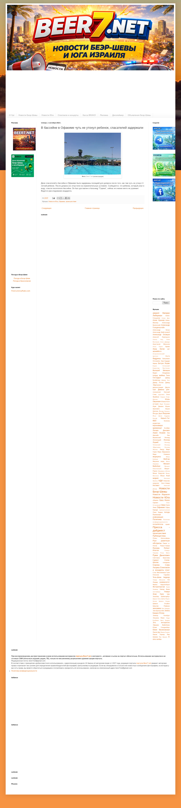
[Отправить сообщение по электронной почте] (53, 198)
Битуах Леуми (164, 363)
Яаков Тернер (159, 634)
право (167, 524)
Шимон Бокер (164, 601)
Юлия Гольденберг (161, 627)
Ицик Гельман (165, 404)
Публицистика (159, 536)
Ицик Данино (158, 406)
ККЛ (154, 421)
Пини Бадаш (158, 512)
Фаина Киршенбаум (161, 584)
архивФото (157, 351)
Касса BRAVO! (89, 115)
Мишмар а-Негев (164, 471)
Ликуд (162, 449)
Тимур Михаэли (159, 580)
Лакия (155, 433)
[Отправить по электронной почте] (58, 198)
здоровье (161, 394)
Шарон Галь (157, 599)
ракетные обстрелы (161, 541)
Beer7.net (89, 176)
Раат (155, 541)
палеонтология (164, 510)
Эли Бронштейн (158, 610)
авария (156, 313)
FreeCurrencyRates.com (20, 291)
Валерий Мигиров (161, 370)
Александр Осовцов (161, 335)
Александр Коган (161, 330)
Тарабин (167, 575)
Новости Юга (48, 115)
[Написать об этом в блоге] (60, 198)
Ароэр (162, 349)
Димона (161, 390)
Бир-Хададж (165, 361)
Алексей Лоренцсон (161, 337)
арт (168, 349)
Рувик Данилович (161, 555)
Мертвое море (158, 461)
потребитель (158, 524)
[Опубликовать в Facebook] (66, 198)
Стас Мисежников (159, 572)
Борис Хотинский (161, 366)
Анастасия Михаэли (161, 344)
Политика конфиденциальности (24, 671)
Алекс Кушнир (159, 320)
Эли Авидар (165, 608)
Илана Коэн (165, 401)
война (162, 375)
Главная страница (92, 208)
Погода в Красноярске (22, 281)
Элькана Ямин (158, 618)
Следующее (46, 208)
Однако (155, 502)
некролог (156, 483)
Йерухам (166, 413)
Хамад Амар (165, 589)
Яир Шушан (163, 637)
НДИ (161, 480)
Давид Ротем (158, 382)
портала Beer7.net (83, 656)
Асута (167, 356)
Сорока (156, 565)
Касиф (155, 418)
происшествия (71, 201)
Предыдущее (138, 208)
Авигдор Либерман (161, 314)
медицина (157, 457)
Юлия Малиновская (161, 630)
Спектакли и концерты (68, 115)
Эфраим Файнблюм (161, 625)
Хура (162, 594)
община (155, 500)
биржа (155, 363)
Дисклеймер (118, 115)
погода (167, 512)
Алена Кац (158, 339)
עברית (11, 115)
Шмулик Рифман (161, 606)
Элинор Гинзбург (161, 615)
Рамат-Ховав (165, 546)
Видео (155, 373)
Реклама (104, 115)
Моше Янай (165, 476)
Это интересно (161, 623)
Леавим (162, 433)
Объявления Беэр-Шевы (139, 115)
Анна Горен (158, 346)
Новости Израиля (161, 494)
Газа (168, 375)
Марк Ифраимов (164, 452)
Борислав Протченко (161, 368)
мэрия (156, 478)
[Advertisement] (90, 91)
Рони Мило (165, 553)
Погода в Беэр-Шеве (22, 278)
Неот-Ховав (165, 483)
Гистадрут (157, 378)
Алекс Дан (166, 318)
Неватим (166, 481)
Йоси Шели (157, 416)
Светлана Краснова (161, 558)
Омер (163, 505)
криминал (157, 428)
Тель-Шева (157, 577)
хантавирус (156, 591)
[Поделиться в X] (63, 198)
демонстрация (158, 387)
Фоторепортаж (159, 587)
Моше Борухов (158, 473)
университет (165, 582)
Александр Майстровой (161, 332)
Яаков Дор (156, 632)
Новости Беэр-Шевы (28, 115)
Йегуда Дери (157, 413)
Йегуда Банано (164, 411)
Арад (155, 349)
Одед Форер (164, 500)
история (156, 404)
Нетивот (156, 485)
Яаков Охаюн (165, 632)
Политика (157, 519)
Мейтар (166, 459)
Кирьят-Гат (165, 418)
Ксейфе (167, 428)
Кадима (167, 416)
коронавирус (158, 425)
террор (166, 577)
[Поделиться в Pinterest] (68, 198)
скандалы (166, 562)
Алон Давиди (165, 342)
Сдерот (156, 560)
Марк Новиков (161, 454)
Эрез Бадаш (165, 620)
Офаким (62, 201)
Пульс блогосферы (161, 538)
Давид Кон (165, 380)
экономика (157, 608)
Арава (167, 346)
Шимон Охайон (161, 603)
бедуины (157, 358)
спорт (167, 570)
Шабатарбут (165, 596)
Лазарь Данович (161, 430)
